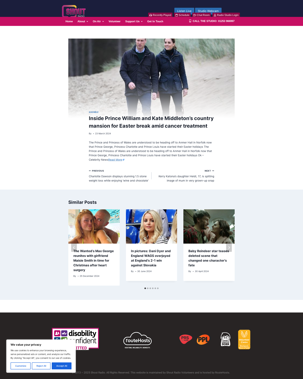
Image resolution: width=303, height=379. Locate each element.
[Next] (229, 247)
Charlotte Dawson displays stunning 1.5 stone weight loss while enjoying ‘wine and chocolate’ (119, 176)
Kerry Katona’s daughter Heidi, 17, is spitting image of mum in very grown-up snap (186, 176)
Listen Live (184, 11)
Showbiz (93, 112)
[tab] (145, 288)
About (81, 21)
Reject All (41, 365)
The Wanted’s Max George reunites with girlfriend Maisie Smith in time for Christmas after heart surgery (93, 260)
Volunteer (115, 21)
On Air (97, 21)
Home (69, 21)
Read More (115, 159)
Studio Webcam (208, 11)
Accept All (61, 365)
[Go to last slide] (74, 247)
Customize (20, 365)
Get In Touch (155, 21)
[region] (41, 356)
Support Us (132, 21)
